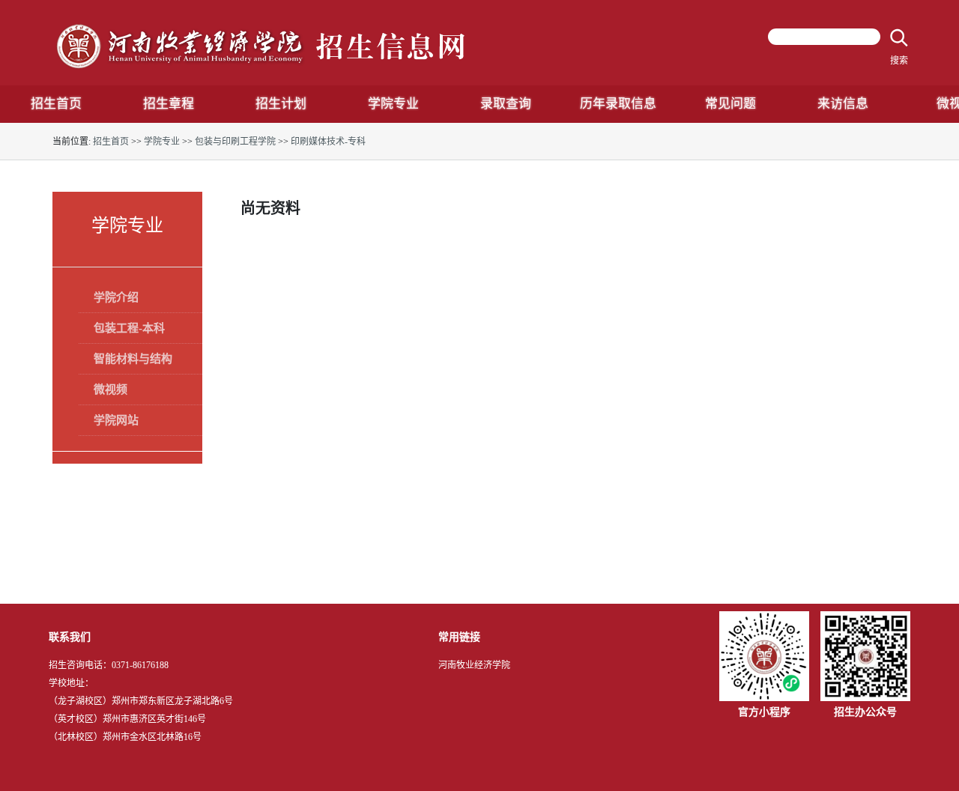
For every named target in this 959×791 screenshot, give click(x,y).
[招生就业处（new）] (262, 45)
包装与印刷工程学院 (235, 141)
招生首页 (111, 141)
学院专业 (162, 141)
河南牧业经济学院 (474, 665)
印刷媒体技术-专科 (328, 141)
